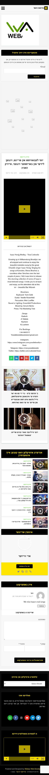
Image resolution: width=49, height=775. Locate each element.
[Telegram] (32, 717)
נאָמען (42, 644)
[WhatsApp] (10, 717)
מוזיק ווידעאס (24, 157)
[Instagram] (21, 717)
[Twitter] (38, 717)
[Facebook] (15, 717)
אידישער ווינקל (21, 772)
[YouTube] (27, 717)
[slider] (19, 237)
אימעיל (21, 644)
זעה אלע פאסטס (24, 566)
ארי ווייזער (9, 173)
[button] (37, 237)
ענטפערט (41, 606)
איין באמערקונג (24, 173)
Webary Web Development (34, 769)
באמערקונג (41, 619)
